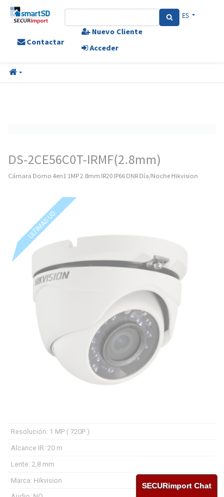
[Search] (169, 17)
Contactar (44, 42)
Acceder (103, 48)
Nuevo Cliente (116, 31)
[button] (16, 72)
